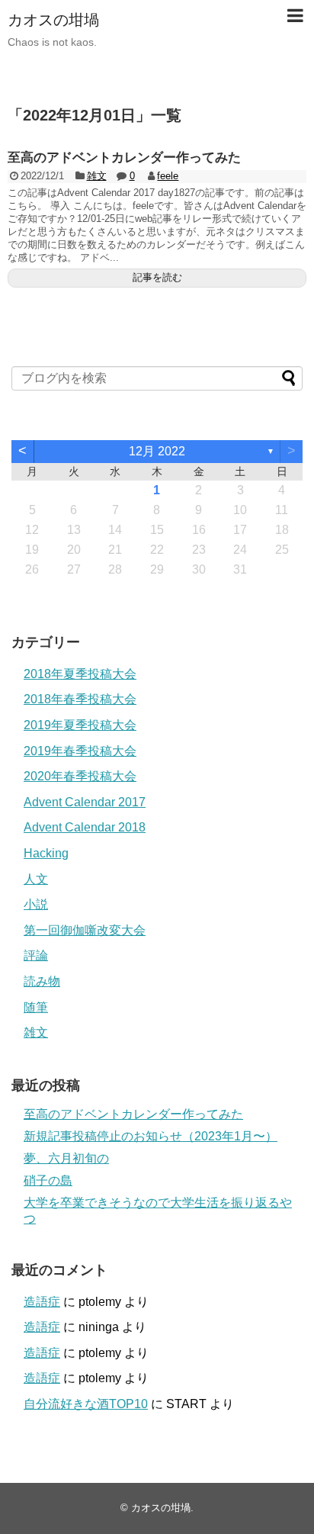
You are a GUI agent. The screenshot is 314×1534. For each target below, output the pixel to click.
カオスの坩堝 (53, 19)
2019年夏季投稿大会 (80, 725)
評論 (36, 955)
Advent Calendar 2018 (85, 827)
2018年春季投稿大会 (80, 699)
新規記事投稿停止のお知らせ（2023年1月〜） (150, 1136)
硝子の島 (48, 1180)
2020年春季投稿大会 (80, 776)
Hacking (46, 853)
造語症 (42, 1301)
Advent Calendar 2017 (85, 802)
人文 (36, 879)
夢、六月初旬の (66, 1158)
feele (167, 176)
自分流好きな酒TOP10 (86, 1403)
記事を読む (157, 277)
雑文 (97, 176)
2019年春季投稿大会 (80, 750)
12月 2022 (157, 451)
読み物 (42, 981)
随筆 (36, 1007)
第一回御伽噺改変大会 (85, 930)
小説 (36, 904)
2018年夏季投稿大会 (80, 673)
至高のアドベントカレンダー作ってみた (124, 157)
